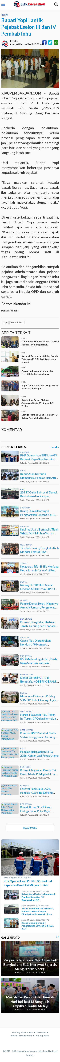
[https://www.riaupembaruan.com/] (29, 5)
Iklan (30, 1032)
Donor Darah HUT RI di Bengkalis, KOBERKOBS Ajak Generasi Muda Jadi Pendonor (39, 681)
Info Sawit (26, 711)
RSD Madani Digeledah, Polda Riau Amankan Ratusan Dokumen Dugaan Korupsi (38, 662)
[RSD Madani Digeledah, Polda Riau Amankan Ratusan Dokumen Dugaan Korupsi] (10, 660)
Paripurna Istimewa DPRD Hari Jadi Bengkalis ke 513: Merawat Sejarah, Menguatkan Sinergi (30, 964)
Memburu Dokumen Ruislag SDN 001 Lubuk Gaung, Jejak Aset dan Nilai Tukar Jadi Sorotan (38, 701)
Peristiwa (26, 656)
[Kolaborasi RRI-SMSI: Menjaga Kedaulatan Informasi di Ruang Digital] (10, 567)
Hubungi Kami (42, 1035)
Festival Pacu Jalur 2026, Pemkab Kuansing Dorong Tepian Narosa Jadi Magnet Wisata (37, 794)
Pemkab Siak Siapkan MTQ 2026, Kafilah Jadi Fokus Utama (39, 753)
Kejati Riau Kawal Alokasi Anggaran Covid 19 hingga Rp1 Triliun (37, 402)
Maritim (24, 526)
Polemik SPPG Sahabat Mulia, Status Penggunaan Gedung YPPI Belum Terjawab (38, 736)
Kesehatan (26, 674)
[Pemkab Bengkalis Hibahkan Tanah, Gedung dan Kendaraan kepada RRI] (10, 623)
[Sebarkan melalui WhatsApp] (56, 42)
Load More (30, 827)
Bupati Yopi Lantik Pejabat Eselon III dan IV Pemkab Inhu (28, 27)
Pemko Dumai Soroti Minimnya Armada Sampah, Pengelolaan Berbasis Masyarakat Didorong (39, 609)
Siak (22, 470)
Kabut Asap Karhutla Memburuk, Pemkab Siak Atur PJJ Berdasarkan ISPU (38, 477)
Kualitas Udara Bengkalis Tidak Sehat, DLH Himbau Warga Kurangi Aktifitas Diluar (39, 533)
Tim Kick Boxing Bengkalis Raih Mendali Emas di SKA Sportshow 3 (39, 551)
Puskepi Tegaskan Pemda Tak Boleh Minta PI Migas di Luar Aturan (38, 774)
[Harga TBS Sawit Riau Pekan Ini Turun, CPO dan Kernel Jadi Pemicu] (10, 715)
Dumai (23, 582)
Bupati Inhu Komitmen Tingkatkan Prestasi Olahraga (39, 387)
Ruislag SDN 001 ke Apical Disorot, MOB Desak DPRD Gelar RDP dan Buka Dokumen (39, 588)
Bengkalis (26, 619)
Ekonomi (25, 452)
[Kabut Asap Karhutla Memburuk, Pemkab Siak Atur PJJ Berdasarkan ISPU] (10, 474)
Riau (22, 489)
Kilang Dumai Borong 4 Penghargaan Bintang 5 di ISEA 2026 (39, 514)
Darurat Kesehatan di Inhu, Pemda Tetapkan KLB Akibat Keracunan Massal (39, 359)
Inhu (4, 14)
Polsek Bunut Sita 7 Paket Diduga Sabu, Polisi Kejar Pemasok (36, 811)
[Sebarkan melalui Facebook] (44, 42)
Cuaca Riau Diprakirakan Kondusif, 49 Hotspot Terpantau (35, 644)
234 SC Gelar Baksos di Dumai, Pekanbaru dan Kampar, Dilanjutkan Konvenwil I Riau (39, 496)
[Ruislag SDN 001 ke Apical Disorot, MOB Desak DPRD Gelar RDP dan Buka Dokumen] (10, 586)
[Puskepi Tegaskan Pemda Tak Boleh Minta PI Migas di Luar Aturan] (10, 771)
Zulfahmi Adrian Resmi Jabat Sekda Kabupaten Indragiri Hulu (40, 343)
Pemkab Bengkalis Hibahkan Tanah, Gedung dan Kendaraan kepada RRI (39, 625)
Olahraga (26, 545)
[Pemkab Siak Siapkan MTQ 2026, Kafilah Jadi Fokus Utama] (10, 752)
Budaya (24, 785)
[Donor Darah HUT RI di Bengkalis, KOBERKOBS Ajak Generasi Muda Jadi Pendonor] (10, 678)
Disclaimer (41, 1032)
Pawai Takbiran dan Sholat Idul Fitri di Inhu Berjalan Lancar (37, 372)
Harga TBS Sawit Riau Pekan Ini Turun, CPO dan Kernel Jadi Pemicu (39, 718)
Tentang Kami (19, 1032)
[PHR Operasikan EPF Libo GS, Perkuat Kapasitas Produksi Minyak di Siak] (10, 456)
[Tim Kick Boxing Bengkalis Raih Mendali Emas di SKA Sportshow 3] (10, 549)
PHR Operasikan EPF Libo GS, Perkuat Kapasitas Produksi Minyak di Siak (38, 459)
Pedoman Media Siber (21, 1035)
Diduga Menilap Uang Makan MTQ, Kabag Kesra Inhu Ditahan (39, 416)
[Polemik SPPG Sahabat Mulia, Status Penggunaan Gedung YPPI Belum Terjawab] (10, 734)
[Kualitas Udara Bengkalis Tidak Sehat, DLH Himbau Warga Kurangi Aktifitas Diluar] (10, 530)
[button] (3, 5)
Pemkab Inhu (17, 322)
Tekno (24, 563)
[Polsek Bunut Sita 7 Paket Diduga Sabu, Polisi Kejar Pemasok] (10, 808)
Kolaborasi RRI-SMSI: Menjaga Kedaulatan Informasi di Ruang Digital (39, 570)
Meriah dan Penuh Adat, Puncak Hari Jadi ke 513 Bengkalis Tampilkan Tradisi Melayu (30, 1001)
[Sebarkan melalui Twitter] (50, 42)
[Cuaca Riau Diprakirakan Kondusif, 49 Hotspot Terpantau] (10, 641)
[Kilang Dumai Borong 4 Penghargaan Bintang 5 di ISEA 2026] (10, 511)
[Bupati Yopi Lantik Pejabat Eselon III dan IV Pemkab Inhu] (30, 68)
